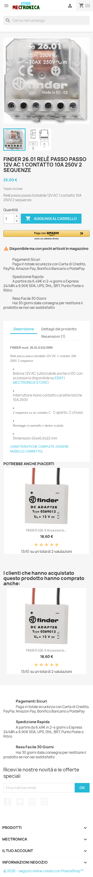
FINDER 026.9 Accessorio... (46, 530)
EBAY (59, 378)
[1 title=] (36, 544)
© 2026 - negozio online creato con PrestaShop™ (43, 871)
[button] (46, 235)
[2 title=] (41, 544)
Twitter (19, 801)
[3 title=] (46, 544)
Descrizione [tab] (24, 329)
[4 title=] (51, 544)
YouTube (32, 801)
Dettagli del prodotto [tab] (59, 329)
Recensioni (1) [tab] (53, 336)
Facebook (7, 801)
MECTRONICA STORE (30, 382)
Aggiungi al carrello (51, 218)
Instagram (44, 801)
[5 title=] (57, 544)
